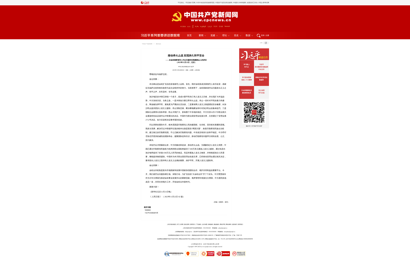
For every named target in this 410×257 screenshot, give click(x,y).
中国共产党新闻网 (147, 44)
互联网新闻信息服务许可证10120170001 (179, 235)
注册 (267, 35)
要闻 (201, 35)
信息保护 (234, 224)
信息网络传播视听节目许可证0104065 (167, 239)
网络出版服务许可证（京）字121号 (215, 239)
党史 (236, 35)
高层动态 (158, 44)
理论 (224, 35)
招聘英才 (192, 224)
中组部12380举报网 (239, 2)
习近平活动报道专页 (151, 213)
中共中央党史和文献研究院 (205, 2)
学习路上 (247, 64)
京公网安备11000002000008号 (244, 239)
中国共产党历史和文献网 (223, 2)
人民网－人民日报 (194, 70)
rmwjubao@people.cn (229, 231)
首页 (189, 35)
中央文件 (261, 69)
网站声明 (222, 224)
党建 (212, 35)
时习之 (246, 67)
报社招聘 (186, 224)
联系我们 (240, 224)
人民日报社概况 (171, 224)
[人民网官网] (145, 3)
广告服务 (198, 224)
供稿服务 (210, 224)
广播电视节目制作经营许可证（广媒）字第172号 (228, 235)
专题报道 (148, 210)
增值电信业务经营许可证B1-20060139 (202, 235)
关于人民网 (180, 224)
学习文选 (261, 93)
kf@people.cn (188, 231)
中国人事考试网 (264, 2)
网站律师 (228, 224)
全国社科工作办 (252, 2)
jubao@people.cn (222, 228)
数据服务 (216, 224)
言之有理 (261, 90)
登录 (262, 35)
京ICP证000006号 (231, 239)
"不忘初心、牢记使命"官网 (186, 2)
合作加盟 (204, 224)
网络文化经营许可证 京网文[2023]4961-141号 (191, 239)
